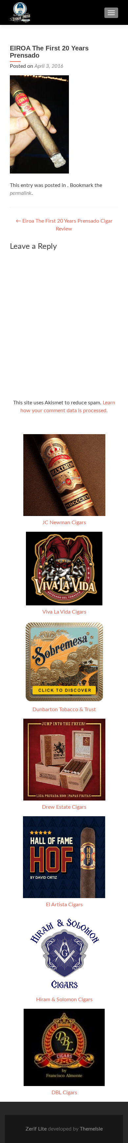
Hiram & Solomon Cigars (64, 999)
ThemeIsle (91, 1129)
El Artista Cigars (64, 904)
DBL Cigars (64, 1092)
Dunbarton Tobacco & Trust (64, 709)
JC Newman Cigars (64, 522)
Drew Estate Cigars (64, 807)
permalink (21, 193)
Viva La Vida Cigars (64, 612)
